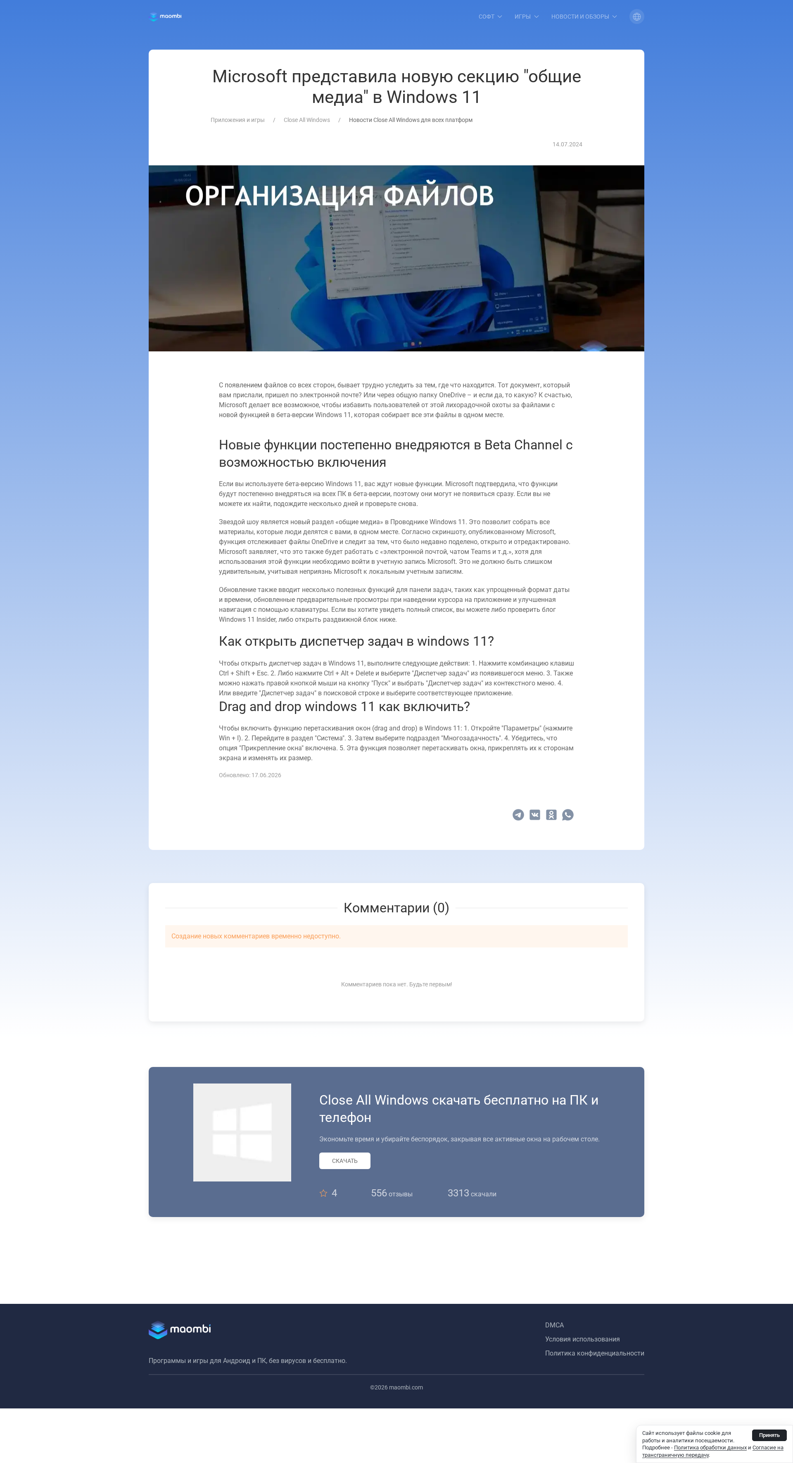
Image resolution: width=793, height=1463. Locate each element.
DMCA (554, 1325)
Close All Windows (307, 120)
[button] (636, 16)
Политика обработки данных (710, 1447)
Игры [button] (523, 16)
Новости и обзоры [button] (580, 16)
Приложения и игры (238, 120)
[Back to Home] (165, 16)
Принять (769, 1435)
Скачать (345, 1161)
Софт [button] (486, 16)
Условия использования (582, 1339)
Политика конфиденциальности (594, 1353)
